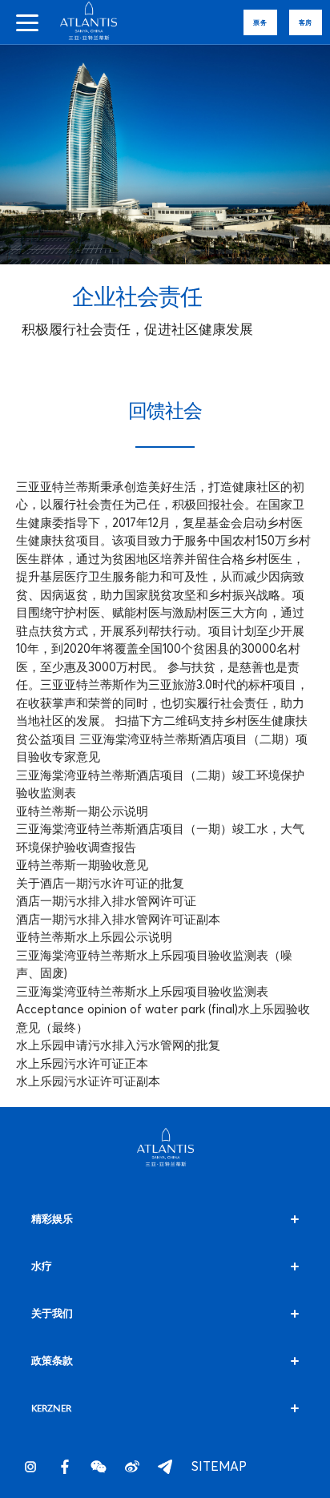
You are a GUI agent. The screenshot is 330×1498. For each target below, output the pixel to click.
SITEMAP (198, 1467)
